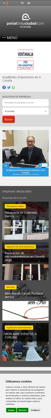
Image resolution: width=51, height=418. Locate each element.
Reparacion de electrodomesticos (20, 246)
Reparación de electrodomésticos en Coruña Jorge (24, 256)
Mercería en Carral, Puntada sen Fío (24, 295)
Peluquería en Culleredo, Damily (21, 214)
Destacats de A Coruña (14, 197)
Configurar (35, 410)
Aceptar (11, 410)
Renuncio (22, 410)
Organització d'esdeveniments (19, 327)
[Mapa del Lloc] (28, 3)
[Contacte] (22, 3)
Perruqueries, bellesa (15, 206)
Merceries (11, 287)
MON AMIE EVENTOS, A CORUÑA (21, 335)
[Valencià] (5, 3)
